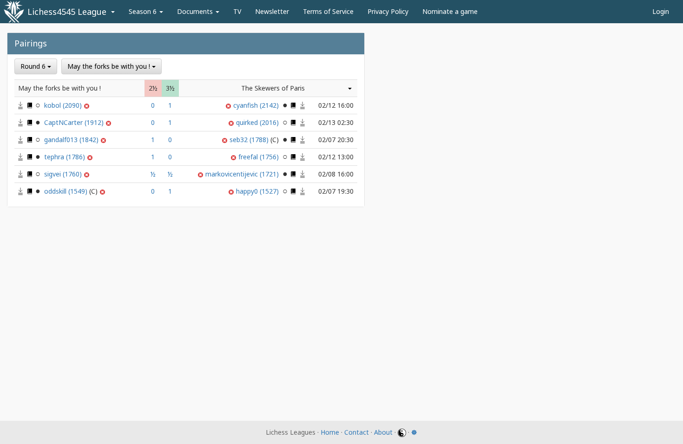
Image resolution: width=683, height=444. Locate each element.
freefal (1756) (259, 156)
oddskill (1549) (66, 191)
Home (330, 432)
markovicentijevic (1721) (243, 174)
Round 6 (33, 66)
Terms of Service (328, 11)
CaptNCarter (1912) (74, 122)
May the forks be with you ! (109, 66)
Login (660, 11)
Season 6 (143, 11)
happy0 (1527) (258, 191)
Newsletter (272, 11)
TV (237, 11)
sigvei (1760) (64, 174)
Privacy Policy (388, 11)
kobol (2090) (64, 105)
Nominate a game (450, 11)
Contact (356, 432)
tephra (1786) (65, 156)
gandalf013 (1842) (72, 139)
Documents (196, 11)
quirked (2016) (258, 122)
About (383, 432)
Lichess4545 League (66, 11)
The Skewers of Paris (273, 88)
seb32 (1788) (250, 139)
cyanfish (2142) (257, 105)
